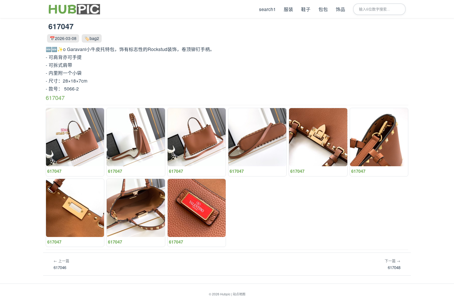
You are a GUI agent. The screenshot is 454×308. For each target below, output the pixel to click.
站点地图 (239, 294)
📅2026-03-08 (63, 38)
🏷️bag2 (91, 38)
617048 (392, 264)
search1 (267, 9)
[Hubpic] (74, 9)
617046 (61, 264)
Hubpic (225, 294)
